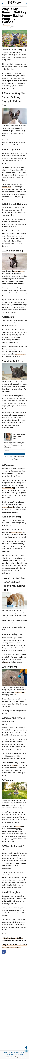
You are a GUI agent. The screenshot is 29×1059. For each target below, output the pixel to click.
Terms (22, 1052)
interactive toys (20, 354)
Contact (20, 1055)
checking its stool (8, 507)
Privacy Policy (15, 1052)
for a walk (15, 765)
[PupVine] (14, 3)
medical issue (6, 187)
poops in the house (15, 532)
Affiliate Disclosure (11, 1055)
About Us (7, 1052)
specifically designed (9, 238)
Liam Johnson (6, 25)
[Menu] (2, 3)
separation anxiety (8, 427)
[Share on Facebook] (4, 952)
